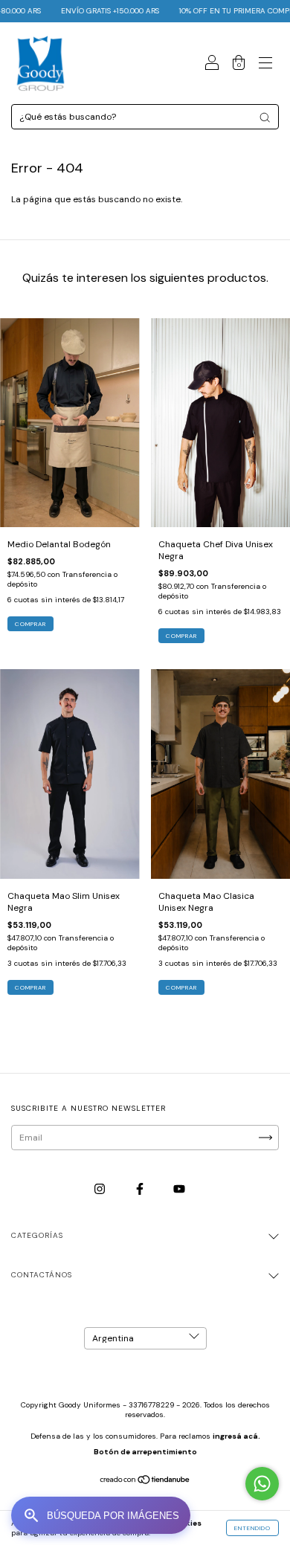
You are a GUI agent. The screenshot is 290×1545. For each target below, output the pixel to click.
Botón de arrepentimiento (145, 1452)
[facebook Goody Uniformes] (140, 1189)
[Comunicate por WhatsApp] (262, 1483)
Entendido (252, 1528)
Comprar (181, 635)
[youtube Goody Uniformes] (179, 1189)
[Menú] (265, 65)
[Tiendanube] (145, 1482)
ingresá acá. (236, 1436)
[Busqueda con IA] (100, 1515)
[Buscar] (264, 117)
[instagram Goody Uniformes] (100, 1189)
